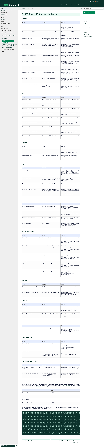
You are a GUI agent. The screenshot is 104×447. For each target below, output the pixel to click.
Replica (85, 21)
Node (85, 19)
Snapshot (85, 32)
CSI (84, 38)
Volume (85, 17)
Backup (85, 30)
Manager (85, 28)
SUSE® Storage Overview (6, 10)
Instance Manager (87, 27)
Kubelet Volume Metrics (7, 47)
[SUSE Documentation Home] (20, 8)
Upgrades (3, 19)
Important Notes (4, 16)
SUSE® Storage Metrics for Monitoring (8, 41)
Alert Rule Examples (6, 38)
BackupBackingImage (88, 36)
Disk (84, 25)
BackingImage (86, 34)
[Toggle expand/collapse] (1, 12)
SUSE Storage (24, 8)
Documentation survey (89, 12)
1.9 (77, 8)
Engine (85, 23)
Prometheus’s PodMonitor (39, 386)
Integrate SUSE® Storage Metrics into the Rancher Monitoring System (67, 441)
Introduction (3, 14)
